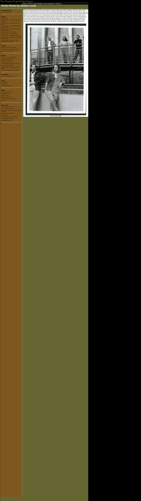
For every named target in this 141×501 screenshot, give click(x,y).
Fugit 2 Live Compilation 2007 (8, 57)
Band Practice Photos (6, 91)
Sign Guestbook (38, 4)
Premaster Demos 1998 (7, 65)
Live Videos (4, 84)
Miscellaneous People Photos (8, 99)
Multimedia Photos (6, 97)
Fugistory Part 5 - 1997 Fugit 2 (9, 32)
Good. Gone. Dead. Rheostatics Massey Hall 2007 (11, 111)
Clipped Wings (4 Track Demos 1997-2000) (10, 68)
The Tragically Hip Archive (7, 118)
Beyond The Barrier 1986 (7, 51)
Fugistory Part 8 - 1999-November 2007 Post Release (11, 38)
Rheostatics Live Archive (7, 113)
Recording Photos (5, 93)
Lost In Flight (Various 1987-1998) (10, 70)
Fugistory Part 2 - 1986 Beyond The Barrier (10, 23)
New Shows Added (6, 12)
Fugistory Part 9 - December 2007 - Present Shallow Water (10, 41)
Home (24, 4)
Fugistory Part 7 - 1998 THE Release (10, 35)
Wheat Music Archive (6, 120)
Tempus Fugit (4, 115)
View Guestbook (49, 4)
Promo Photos (4, 95)
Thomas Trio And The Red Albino (9, 116)
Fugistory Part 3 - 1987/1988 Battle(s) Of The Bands (10, 26)
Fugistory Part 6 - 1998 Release (9, 33)
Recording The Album (6, 85)
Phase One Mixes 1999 (7, 61)
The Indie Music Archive (7, 108)
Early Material (4, 82)
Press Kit (29, 4)
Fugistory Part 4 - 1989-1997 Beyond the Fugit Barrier (10, 29)
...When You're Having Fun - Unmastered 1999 (8, 59)
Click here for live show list (7, 76)
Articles (3, 100)
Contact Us (58, 4)
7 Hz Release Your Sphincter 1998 (10, 63)
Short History (4, 18)
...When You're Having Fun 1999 (9, 49)
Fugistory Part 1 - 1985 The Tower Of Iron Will (10, 20)
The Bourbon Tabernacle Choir (9, 106)
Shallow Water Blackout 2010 (8, 47)
